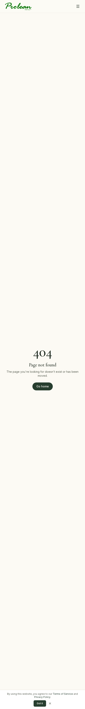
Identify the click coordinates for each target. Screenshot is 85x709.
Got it (40, 703)
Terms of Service (63, 693)
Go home (42, 386)
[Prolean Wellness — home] (18, 6)
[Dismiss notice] (50, 703)
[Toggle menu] (78, 6)
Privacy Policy (42, 697)
